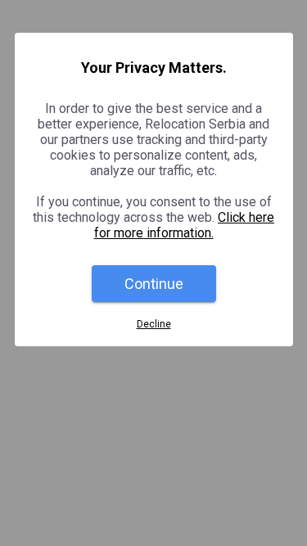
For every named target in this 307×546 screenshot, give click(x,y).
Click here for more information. (184, 225)
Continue (153, 283)
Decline (154, 324)
